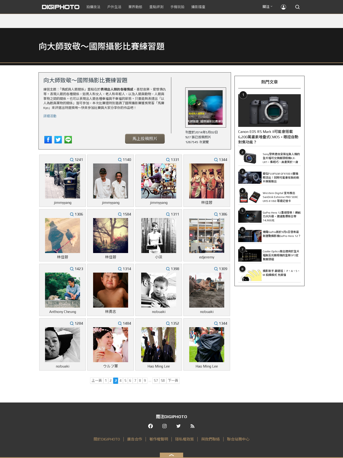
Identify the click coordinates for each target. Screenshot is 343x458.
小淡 (158, 257)
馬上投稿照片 (145, 138)
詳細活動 (49, 115)
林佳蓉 (206, 202)
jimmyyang (62, 202)
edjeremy (206, 257)
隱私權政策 (184, 439)
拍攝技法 (93, 7)
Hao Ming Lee (158, 366)
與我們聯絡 (210, 439)
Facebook (48, 139)
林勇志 (110, 311)
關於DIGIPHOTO (107, 439)
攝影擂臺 (198, 7)
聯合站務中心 (238, 439)
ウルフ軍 (110, 366)
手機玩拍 (177, 7)
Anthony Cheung (62, 311)
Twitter (58, 139)
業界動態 (135, 7)
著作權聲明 (158, 439)
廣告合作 (134, 439)
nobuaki (158, 311)
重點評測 (156, 7)
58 (163, 380)
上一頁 (96, 380)
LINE (68, 139)
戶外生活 (114, 7)
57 (156, 380)
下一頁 (173, 380)
